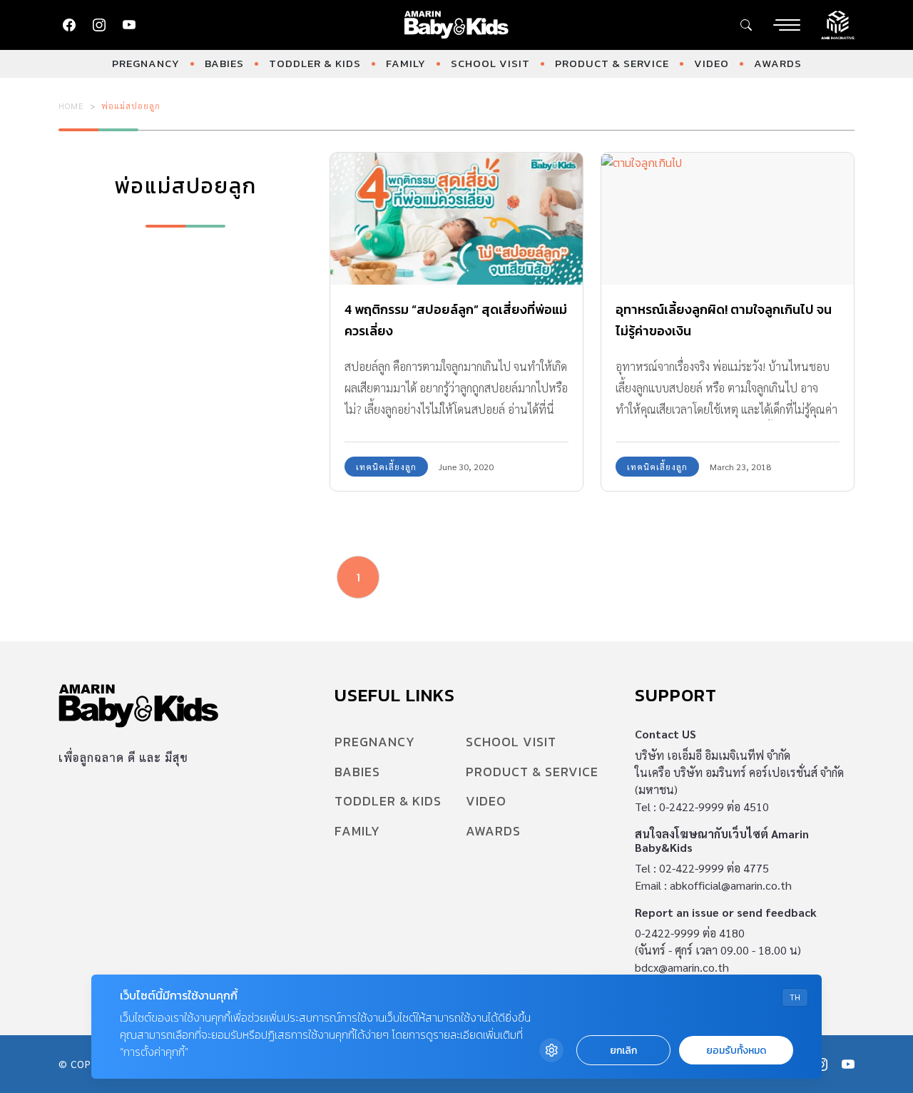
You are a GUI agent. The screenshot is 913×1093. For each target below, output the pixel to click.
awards (778, 63)
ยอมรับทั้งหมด (736, 1050)
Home (71, 105)
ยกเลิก (623, 1050)
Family (406, 63)
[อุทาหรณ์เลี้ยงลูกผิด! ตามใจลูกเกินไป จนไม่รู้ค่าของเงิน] (727, 219)
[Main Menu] (787, 25)
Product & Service (612, 63)
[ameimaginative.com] (838, 23)
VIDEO (711, 63)
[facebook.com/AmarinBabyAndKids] (69, 25)
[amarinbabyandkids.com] (456, 25)
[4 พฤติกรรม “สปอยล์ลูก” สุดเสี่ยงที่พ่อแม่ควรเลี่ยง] (456, 219)
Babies (224, 63)
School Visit (490, 63)
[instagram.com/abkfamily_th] (99, 25)
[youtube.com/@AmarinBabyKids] (129, 25)
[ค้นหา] (746, 25)
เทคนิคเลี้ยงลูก (386, 466)
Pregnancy (146, 63)
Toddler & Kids (315, 63)
